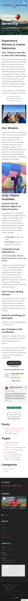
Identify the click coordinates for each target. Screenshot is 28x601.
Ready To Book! (14, 414)
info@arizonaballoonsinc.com (9, 549)
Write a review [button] (16, 381)
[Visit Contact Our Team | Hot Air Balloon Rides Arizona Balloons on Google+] (3, 486)
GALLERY (8, 454)
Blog (6, 452)
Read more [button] (6, 401)
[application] (14, 503)
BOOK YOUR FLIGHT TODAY (10, 28)
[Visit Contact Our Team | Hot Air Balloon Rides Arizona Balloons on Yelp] (17, 486)
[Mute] (22, 508)
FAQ (3, 529)
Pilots (6, 471)
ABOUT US (8, 459)
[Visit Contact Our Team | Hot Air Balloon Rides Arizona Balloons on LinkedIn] (20, 486)
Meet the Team (9, 469)
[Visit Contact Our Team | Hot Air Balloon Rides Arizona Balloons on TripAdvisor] (9, 486)
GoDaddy (16, 597)
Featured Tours (14, 98)
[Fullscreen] (24, 508)
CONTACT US (9, 450)
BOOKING (8, 457)
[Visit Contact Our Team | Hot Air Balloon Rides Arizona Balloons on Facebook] (12, 486)
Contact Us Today (14, 363)
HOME (7, 442)
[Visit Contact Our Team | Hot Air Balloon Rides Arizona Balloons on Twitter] (15, 486)
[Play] (3, 508)
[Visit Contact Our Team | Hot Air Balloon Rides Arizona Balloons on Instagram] (6, 486)
